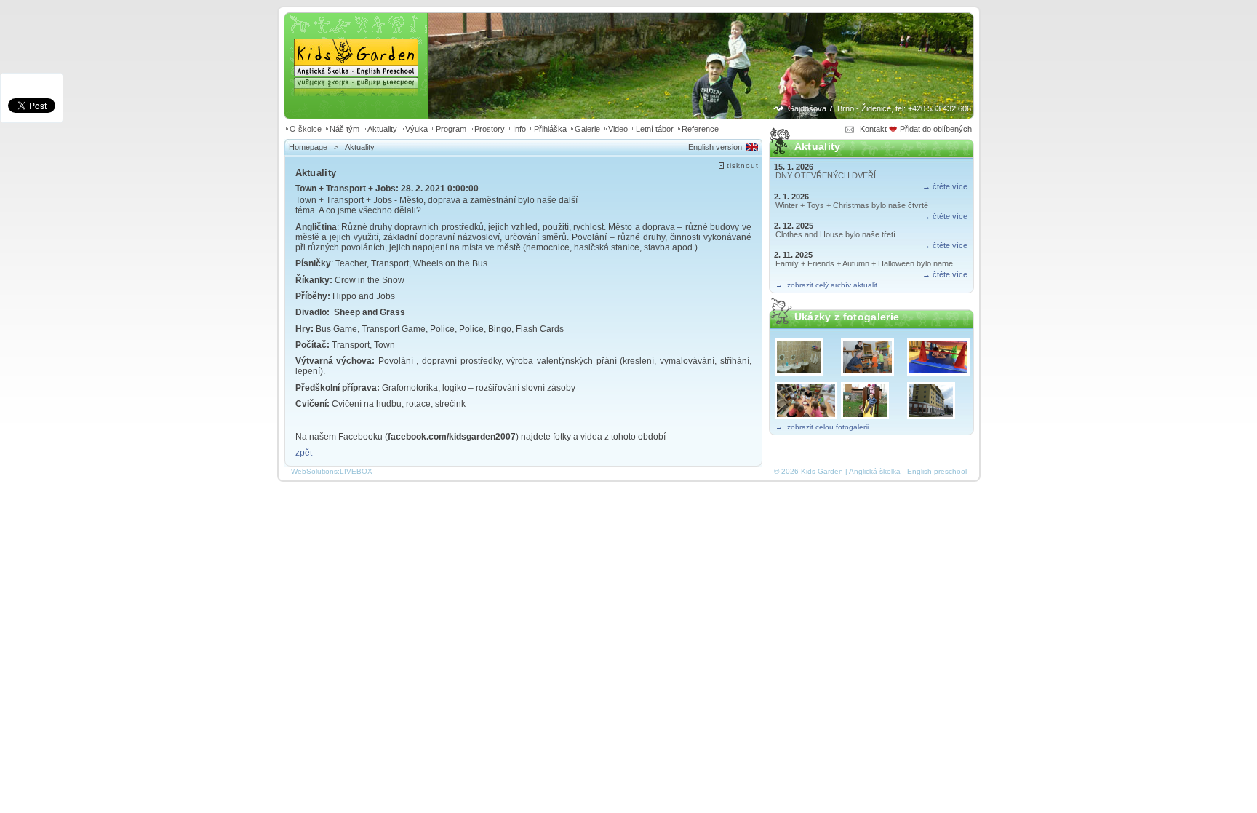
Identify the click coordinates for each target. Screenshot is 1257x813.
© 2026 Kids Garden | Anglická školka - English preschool (870, 471)
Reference (700, 128)
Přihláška (550, 128)
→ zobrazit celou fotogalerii (822, 427)
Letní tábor (655, 128)
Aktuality (382, 128)
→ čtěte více (944, 186)
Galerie (587, 128)
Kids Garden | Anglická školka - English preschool (356, 48)
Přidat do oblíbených (937, 128)
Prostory (489, 128)
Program (451, 128)
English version (715, 147)
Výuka (416, 128)
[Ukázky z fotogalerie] (805, 356)
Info (519, 128)
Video (618, 128)
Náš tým (344, 128)
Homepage (308, 147)
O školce (306, 128)
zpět (303, 453)
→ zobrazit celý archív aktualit (826, 285)
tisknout (743, 166)
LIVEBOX (356, 471)
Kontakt (873, 128)
